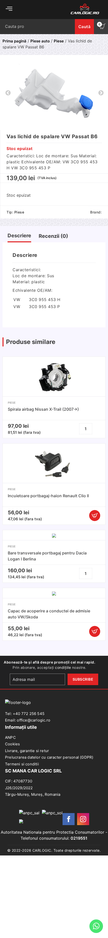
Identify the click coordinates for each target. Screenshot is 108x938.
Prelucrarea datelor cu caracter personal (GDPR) (49, 757)
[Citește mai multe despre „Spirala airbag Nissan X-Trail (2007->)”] (97, 429)
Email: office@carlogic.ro (27, 720)
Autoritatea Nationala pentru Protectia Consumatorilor (52, 832)
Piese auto (40, 41)
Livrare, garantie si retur (27, 750)
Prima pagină (14, 41)
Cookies (12, 744)
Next (100, 92)
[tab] (19, 236)
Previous (7, 92)
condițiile (63, 667)
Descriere (19, 236)
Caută (84, 26)
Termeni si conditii (22, 764)
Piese (59, 41)
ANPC (10, 737)
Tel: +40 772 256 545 (24, 713)
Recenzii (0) (53, 236)
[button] (94, 515)
